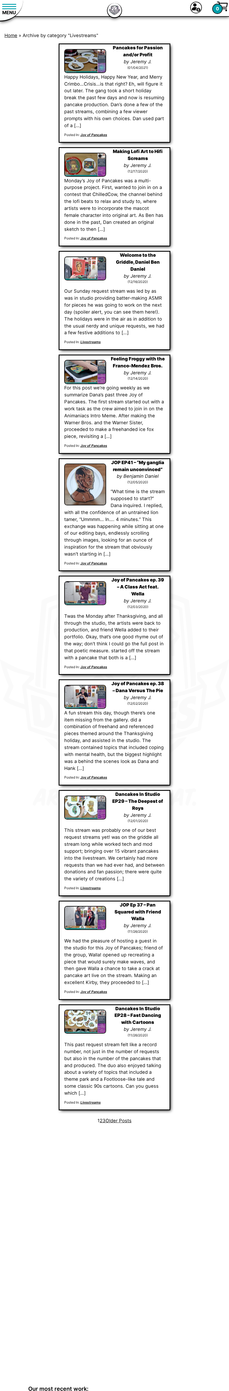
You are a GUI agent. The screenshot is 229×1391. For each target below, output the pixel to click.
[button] (196, 7)
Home (10, 35)
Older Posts (119, 1120)
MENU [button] (9, 12)
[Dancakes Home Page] (114, 11)
